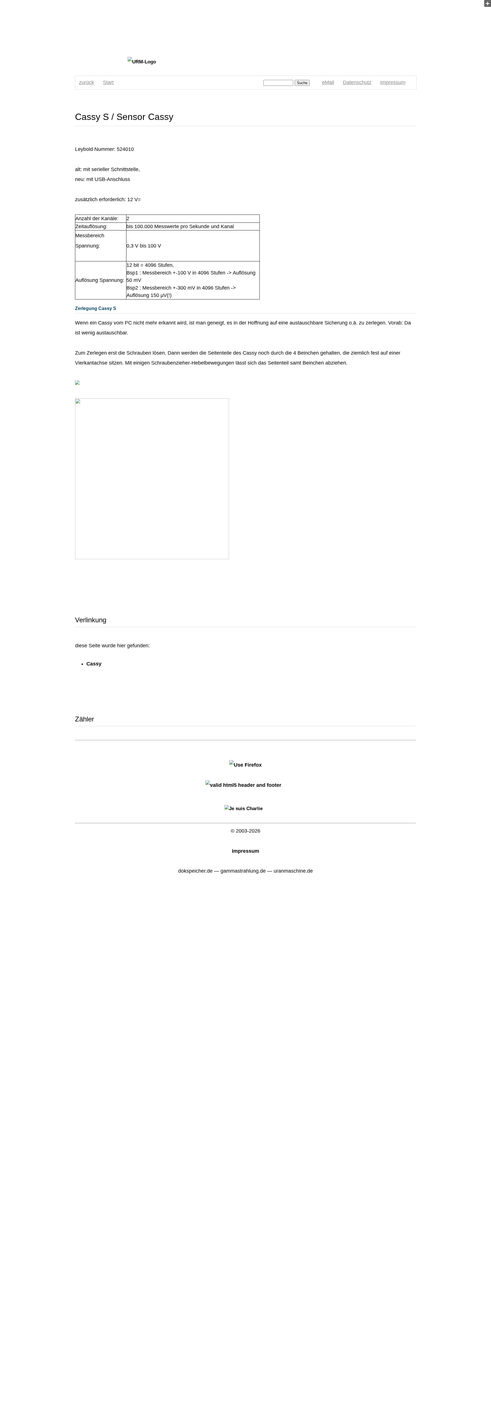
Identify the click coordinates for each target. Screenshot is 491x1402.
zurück (86, 82)
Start (108, 82)
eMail (328, 82)
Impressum (392, 82)
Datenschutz (357, 82)
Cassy (93, 664)
